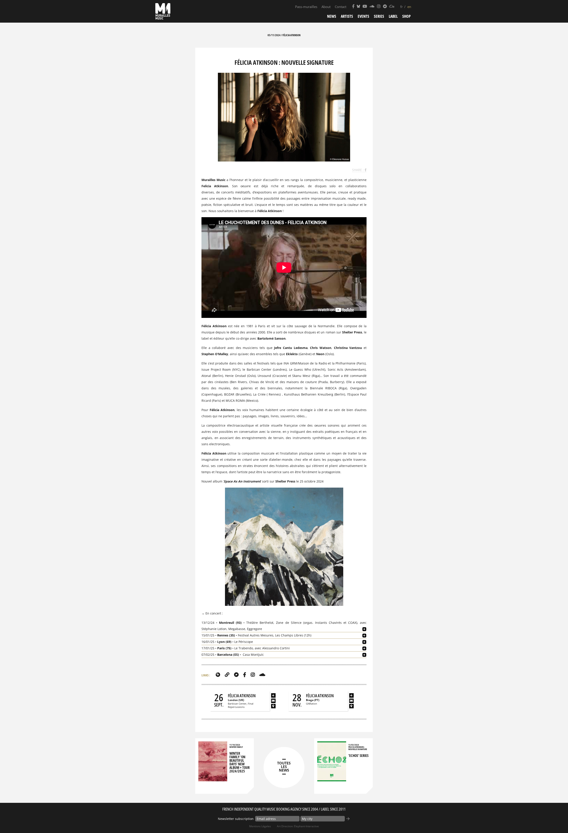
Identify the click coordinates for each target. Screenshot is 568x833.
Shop (406, 16)
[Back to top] (555, 820)
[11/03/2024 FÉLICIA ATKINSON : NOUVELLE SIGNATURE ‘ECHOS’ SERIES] (331, 779)
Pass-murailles (306, 6)
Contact (340, 6)
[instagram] (253, 675)
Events (363, 16)
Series (379, 16)
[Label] (218, 675)
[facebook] (244, 675)
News (331, 16)
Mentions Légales (260, 826)
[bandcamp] (236, 675)
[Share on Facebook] (366, 170)
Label (393, 16)
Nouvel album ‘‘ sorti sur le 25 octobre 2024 (262, 481)
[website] (227, 675)
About (326, 6)
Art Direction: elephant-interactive (298, 826)
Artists (347, 16)
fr (401, 6)
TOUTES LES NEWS (284, 767)
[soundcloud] (262, 675)
